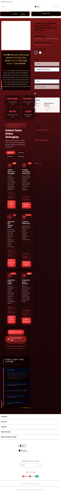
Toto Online (21, 152)
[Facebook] (35, 163)
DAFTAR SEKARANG (17, 346)
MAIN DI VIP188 (17, 332)
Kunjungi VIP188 (26, 263)
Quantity (37, 116)
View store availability (42, 130)
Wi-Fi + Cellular (40, 87)
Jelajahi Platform (26, 205)
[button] (47, 140)
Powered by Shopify (34, 483)
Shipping (44, 38)
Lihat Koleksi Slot (11, 204)
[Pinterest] (40, 163)
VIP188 (4, 70)
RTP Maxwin (10, 156)
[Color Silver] (40, 52)
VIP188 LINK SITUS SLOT (43, 69)
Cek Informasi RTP (11, 262)
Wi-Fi (37, 81)
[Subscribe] (40, 465)
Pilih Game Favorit (11, 319)
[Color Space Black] (36, 52)
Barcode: (46, 32)
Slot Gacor (10, 152)
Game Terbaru (21, 156)
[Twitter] (38, 163)
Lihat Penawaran (26, 320)
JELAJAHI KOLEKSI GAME (16, 339)
